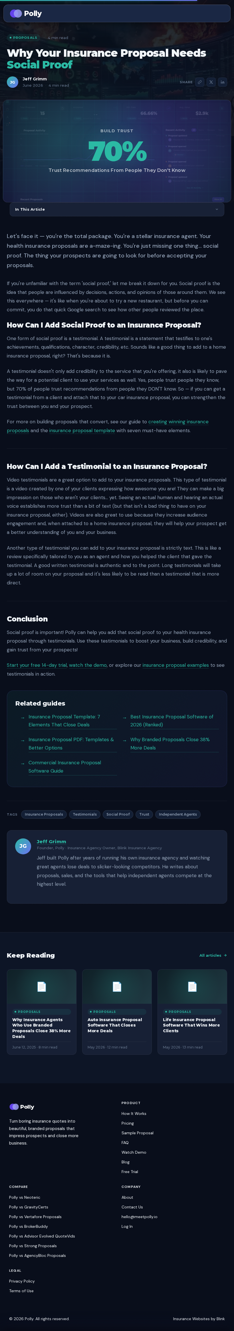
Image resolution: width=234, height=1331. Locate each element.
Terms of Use (21, 1290)
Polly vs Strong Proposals (33, 1245)
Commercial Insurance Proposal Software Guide (65, 766)
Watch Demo (134, 1152)
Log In (127, 1226)
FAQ (125, 1142)
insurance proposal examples (176, 665)
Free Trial (130, 1171)
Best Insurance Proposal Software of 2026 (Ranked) (171, 721)
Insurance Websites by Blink (199, 1318)
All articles (210, 955)
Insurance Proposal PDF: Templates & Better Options (71, 743)
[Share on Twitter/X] (211, 82)
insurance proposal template (82, 430)
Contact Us (132, 1207)
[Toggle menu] (219, 13)
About (127, 1197)
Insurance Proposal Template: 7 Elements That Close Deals (64, 721)
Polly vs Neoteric (24, 1197)
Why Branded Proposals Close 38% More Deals (170, 743)
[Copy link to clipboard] (199, 82)
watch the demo (88, 665)
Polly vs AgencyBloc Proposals (37, 1255)
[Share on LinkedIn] (222, 82)
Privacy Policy (22, 1281)
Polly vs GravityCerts (28, 1207)
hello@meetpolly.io (140, 1216)
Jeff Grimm (35, 79)
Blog (126, 1162)
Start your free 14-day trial (37, 665)
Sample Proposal (138, 1132)
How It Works (134, 1113)
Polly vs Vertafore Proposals (35, 1216)
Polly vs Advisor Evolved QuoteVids (42, 1236)
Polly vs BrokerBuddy (28, 1226)
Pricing (128, 1123)
